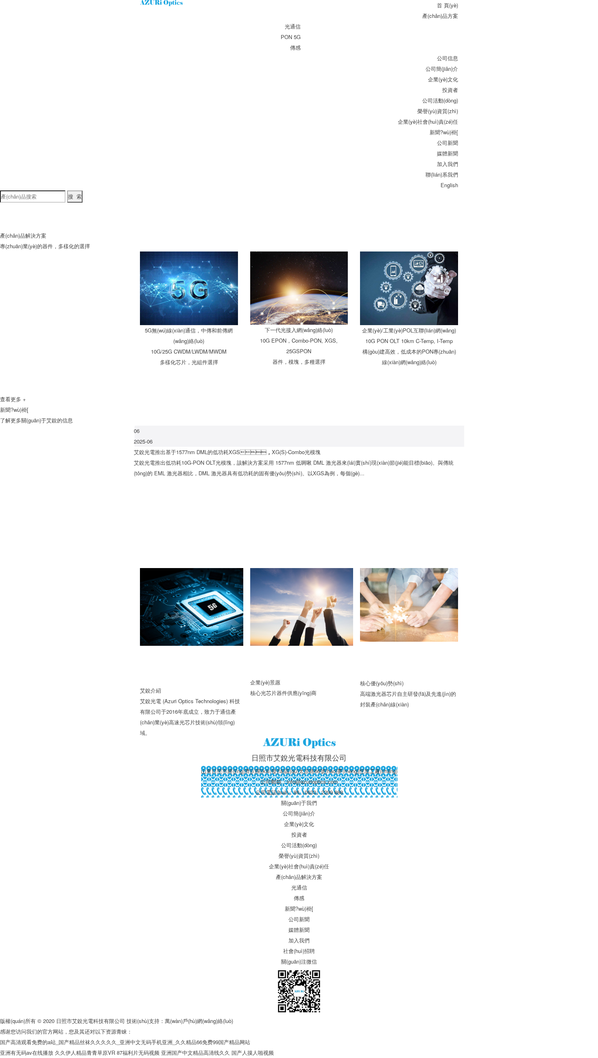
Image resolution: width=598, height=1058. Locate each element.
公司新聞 (447, 142)
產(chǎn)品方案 (440, 16)
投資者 (450, 90)
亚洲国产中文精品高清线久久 (195, 1052)
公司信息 (447, 58)
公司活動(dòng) (440, 100)
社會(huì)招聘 (299, 951)
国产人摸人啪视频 (252, 1052)
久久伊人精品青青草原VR (85, 1052)
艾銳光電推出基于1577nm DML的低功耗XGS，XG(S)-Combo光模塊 (227, 452)
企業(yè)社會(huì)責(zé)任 (428, 121)
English (449, 185)
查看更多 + (13, 399)
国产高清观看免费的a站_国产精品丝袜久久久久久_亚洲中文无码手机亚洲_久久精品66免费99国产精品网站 (125, 1042)
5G (297, 37)
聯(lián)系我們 (442, 174)
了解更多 (10, 420)
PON (286, 37)
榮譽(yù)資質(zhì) (437, 111)
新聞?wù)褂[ (444, 132)
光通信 (293, 26)
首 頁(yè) (447, 5)
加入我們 (447, 164)
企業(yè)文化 (443, 79)
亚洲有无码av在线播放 (26, 1052)
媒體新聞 (447, 153)
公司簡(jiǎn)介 (442, 68)
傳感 (295, 47)
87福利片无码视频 (138, 1052)
